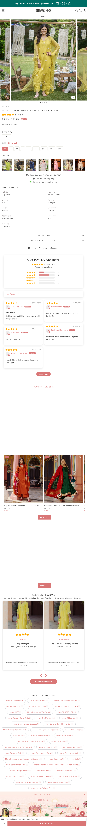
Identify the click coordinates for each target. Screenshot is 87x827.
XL (28, 148)
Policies (43, 811)
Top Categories (43, 794)
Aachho (6, 107)
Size (4, 143)
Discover (43, 800)
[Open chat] (82, 813)
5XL (59, 148)
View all (44, 517)
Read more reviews (43, 681)
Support (43, 806)
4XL (52, 148)
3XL (44, 148)
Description (43, 236)
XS (5, 148)
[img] (11, 303)
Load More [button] (43, 374)
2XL (36, 148)
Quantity (7, 132)
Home (43, 17)
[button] (8, 114)
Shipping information (43, 241)
